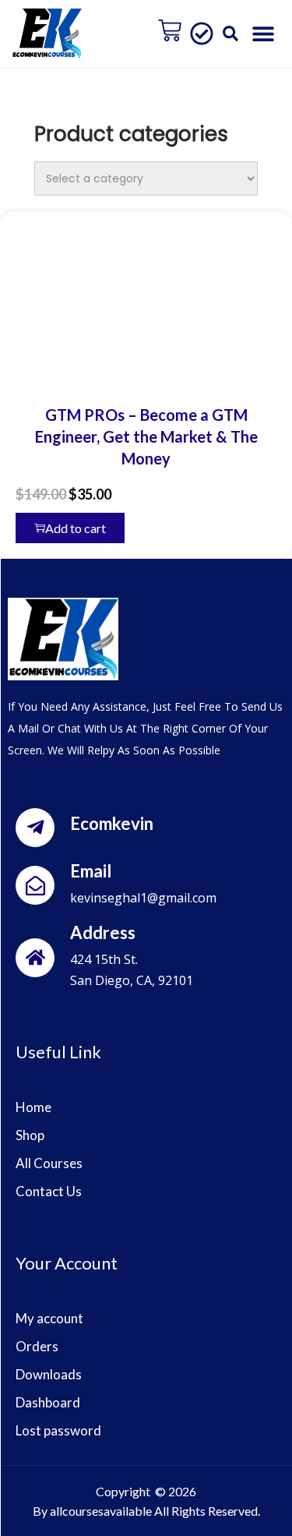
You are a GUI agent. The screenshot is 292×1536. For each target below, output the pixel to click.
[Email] (35, 885)
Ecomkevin (111, 823)
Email (90, 870)
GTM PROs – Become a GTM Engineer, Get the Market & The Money (146, 436)
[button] (231, 34)
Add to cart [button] (75, 528)
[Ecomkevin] (35, 827)
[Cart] (169, 30)
